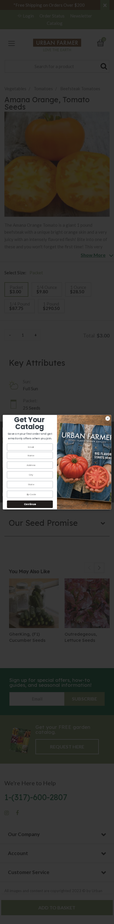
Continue (30, 504)
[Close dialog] (107, 418)
